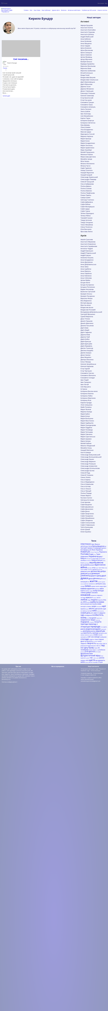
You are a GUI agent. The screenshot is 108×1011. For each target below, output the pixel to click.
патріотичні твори (88, 620)
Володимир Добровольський (91, 312)
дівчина (96, 578)
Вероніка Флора (86, 298)
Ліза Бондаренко (87, 130)
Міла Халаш (85, 161)
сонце (96, 637)
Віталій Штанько (87, 73)
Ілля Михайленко (87, 116)
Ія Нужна (84, 389)
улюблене (101, 650)
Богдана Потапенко (88, 287)
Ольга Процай (86, 491)
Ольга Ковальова (87, 484)
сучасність (89, 641)
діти (101, 578)
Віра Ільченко (86, 305)
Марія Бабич (85, 414)
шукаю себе (84, 660)
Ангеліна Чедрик (87, 249)
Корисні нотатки (102, 10)
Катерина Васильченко (89, 391)
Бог (105, 546)
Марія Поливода (87, 430)
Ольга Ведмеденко (87, 482)
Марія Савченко (86, 434)
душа (90, 578)
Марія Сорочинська (88, 437)
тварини (83, 643)
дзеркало (84, 571)
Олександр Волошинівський (91, 457)
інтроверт (95, 662)
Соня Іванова (85, 502)
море (94, 606)
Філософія (95, 558)
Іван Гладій (85, 380)
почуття (97, 622)
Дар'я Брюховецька (88, 82)
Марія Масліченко (87, 421)
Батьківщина (98, 546)
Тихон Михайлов (87, 225)
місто (91, 608)
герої (97, 567)
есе (88, 581)
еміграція (84, 582)
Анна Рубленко (86, 276)
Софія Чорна (85, 211)
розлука (86, 631)
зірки (104, 586)
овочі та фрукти (99, 613)
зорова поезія (95, 586)
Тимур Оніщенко (87, 222)
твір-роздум (99, 643)
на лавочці (84, 611)
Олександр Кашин (87, 459)
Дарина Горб (85, 337)
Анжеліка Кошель (87, 258)
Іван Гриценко (86, 382)
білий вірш (86, 563)
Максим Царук (86, 132)
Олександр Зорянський (89, 177)
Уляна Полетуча (86, 227)
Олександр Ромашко (88, 464)
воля (87, 565)
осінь (84, 617)
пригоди (84, 624)
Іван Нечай (85, 384)
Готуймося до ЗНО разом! (89, 10)
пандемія (92, 618)
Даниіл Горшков (86, 321)
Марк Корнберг (86, 150)
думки (84, 578)
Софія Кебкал (85, 204)
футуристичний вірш (90, 655)
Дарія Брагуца (86, 341)
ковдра (91, 590)
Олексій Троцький (87, 182)
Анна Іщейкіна (86, 269)
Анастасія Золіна (87, 28)
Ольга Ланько (86, 489)
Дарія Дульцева (86, 344)
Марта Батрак (86, 441)
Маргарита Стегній (87, 134)
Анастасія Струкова (88, 32)
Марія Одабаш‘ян (87, 423)
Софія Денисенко (87, 509)
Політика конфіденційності (9, 682)
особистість (98, 615)
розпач (93, 631)
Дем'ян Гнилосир (87, 348)
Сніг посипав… (21, 59)
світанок (101, 633)
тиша (90, 650)
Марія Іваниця (86, 139)
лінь (104, 600)
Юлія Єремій (85, 529)
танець (99, 641)
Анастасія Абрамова (88, 242)
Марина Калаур (86, 412)
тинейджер (85, 650)
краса (88, 597)
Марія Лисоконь (87, 145)
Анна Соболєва (86, 278)
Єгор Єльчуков (86, 100)
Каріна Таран (85, 118)
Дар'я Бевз (84, 328)
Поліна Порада (86, 493)
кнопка (87, 591)
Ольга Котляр (86, 486)
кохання (85, 594)
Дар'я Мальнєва (86, 84)
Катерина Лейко (86, 396)
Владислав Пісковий (88, 310)
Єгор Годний (85, 369)
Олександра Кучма (87, 471)
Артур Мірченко (86, 59)
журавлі (103, 581)
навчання (98, 609)
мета (82, 604)
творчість (91, 643)
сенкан (82, 635)
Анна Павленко (86, 273)
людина (94, 599)
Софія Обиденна (87, 520)
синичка (87, 635)
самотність (87, 633)
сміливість (84, 637)
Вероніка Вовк (86, 68)
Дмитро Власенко (87, 360)
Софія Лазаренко (87, 516)
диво (88, 571)
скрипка (91, 635)
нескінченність (100, 611)
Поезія (5, 68)
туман (94, 650)
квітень (97, 589)
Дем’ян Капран (86, 353)
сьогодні (95, 641)
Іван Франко (95, 544)
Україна (92, 556)
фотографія (98, 651)
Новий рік (85, 551)
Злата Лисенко (86, 109)
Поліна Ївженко (86, 191)
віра (88, 567)
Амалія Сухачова (87, 239)
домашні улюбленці (90, 574)
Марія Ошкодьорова (88, 425)
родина (89, 629)
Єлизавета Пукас (87, 105)
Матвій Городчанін (87, 152)
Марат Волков (86, 409)
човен (94, 658)
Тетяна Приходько (87, 213)
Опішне (92, 552)
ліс (82, 602)
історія (100, 662)
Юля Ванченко (86, 229)
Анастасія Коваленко (88, 244)
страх (96, 639)
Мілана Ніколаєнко (87, 164)
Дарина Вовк (85, 335)
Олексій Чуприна (87, 475)
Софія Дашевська (87, 507)
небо (94, 610)
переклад (98, 620)
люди (89, 600)
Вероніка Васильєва (88, 66)
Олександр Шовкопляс (89, 466)
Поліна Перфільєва (88, 193)
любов (84, 599)
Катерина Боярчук (87, 120)
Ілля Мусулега (86, 387)
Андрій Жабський (87, 37)
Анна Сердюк (85, 46)
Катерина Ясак (86, 400)
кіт (92, 597)
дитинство (95, 571)
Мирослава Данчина (88, 157)
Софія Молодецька (87, 207)
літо (85, 602)
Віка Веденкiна (86, 301)
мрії (104, 606)
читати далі (6, 96)
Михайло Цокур (86, 159)
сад (82, 633)
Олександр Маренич (88, 461)
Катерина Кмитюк (87, 394)
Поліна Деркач (86, 186)
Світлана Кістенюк (87, 500)
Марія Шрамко (86, 439)
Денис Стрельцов (87, 91)
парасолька (99, 618)
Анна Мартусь (86, 271)
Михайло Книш (86, 448)
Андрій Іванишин (87, 251)
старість (91, 639)
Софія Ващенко (86, 505)
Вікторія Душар (86, 303)
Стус (95, 554)
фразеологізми (87, 653)
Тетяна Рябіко (86, 216)
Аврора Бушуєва (87, 25)
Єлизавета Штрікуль (88, 107)
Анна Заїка (84, 267)
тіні (97, 650)
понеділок (91, 622)
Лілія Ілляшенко (86, 405)
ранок (83, 629)
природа (95, 626)
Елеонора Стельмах (88, 93)
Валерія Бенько (86, 62)
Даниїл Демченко (87, 323)
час (91, 657)
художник (83, 658)
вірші (90, 567)
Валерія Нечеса (86, 294)
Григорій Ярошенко (88, 314)
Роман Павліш (86, 195)
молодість (84, 606)
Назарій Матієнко (87, 450)
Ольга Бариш (85, 480)
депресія (95, 569)
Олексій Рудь (85, 473)
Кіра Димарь (85, 125)
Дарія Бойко (85, 339)
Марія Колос (85, 141)
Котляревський (86, 550)
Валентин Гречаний (88, 292)
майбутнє (94, 602)
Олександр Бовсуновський (90, 455)
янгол (90, 662)
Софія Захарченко (87, 514)
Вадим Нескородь (87, 289)
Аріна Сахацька (86, 53)
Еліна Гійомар (86, 362)
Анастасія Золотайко (88, 30)
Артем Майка (85, 280)
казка (83, 588)
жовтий (99, 581)
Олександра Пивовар (88, 179)
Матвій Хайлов (86, 443)
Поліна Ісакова (86, 188)
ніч (92, 613)
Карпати (103, 548)
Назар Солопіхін (87, 170)
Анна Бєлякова (86, 41)
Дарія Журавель (86, 346)
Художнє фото (56, 10)
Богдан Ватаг (85, 283)
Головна (26, 10)
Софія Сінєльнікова (88, 523)
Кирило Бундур (86, 403)
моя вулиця (99, 606)
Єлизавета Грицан (87, 102)
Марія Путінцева (87, 432)
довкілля (84, 573)
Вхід (106, 3)
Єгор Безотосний (87, 98)
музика (83, 609)
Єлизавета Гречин (87, 373)
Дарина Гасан (86, 87)
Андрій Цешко (86, 255)
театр (95, 648)
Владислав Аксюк (87, 307)
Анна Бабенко (86, 39)
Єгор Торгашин (86, 371)
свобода (95, 633)
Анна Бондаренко (87, 260)
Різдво (91, 554)
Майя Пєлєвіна (86, 407)
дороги (94, 576)
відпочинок (100, 564)
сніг (89, 637)
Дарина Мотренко (87, 89)
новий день (86, 613)
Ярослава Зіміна (86, 231)
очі (88, 618)
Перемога (103, 552)
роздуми (96, 629)
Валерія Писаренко (88, 296)
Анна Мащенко (86, 43)
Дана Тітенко (85, 319)
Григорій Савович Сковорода (91, 548)
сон (92, 637)
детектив (100, 569)
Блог (31, 10)
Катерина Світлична (88, 123)
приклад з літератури (89, 625)
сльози (100, 635)
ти (99, 648)
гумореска (90, 569)
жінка (82, 583)
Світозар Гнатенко (87, 200)
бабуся (94, 560)
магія (88, 602)
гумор (85, 569)
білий (82, 563)
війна (84, 567)
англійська (88, 560)
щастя (92, 660)
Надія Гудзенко (86, 168)
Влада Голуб (85, 75)
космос (95, 592)
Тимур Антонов (86, 220)
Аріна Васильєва (87, 50)
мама (101, 602)
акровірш (83, 560)
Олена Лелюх (85, 477)
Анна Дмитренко (87, 262)
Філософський (89, 558)
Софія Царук (85, 209)
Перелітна (96, 552)
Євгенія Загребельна (88, 364)
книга (83, 591)
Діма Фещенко (86, 357)
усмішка (82, 651)
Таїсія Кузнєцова (87, 527)
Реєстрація (101, 3)
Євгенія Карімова (87, 366)
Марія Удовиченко (87, 148)
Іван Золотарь (86, 114)
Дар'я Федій (85, 330)
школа (101, 658)
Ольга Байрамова (87, 184)
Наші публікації (46, 10)
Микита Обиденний (88, 446)
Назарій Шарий (86, 175)
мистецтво (93, 604)
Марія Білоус (85, 416)
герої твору (102, 567)
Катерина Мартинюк (88, 398)
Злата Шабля (85, 111)
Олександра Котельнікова (90, 468)
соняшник (103, 637)
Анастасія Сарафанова (89, 246)
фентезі (92, 651)
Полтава (85, 554)
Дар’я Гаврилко (86, 332)
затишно (99, 584)
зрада (101, 586)
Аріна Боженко (86, 48)
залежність (92, 584)
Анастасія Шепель (87, 34)
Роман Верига (86, 495)
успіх (87, 651)
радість (105, 627)
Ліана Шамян (85, 127)
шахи (97, 658)
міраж (87, 609)
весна (100, 562)
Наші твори (37, 10)
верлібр (93, 562)
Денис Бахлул (85, 355)
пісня (101, 627)
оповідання (88, 615)
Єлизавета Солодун (88, 378)
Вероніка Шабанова (88, 71)
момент (89, 606)
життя (93, 581)
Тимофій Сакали (86, 218)
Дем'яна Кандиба (87, 350)
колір (95, 590)
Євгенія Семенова (87, 96)
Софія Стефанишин (88, 525)
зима (88, 585)
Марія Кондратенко (88, 143)
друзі (104, 575)
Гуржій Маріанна (87, 316)
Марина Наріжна (87, 136)
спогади (85, 639)
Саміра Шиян (85, 198)
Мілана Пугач (86, 166)
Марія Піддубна (86, 428)
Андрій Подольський (88, 253)
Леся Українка (97, 550)
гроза (82, 569)
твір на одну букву (93, 646)
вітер (94, 568)
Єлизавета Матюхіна (88, 375)
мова (99, 604)
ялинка (87, 662)
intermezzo (86, 543)
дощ (99, 575)
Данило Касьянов (87, 326)
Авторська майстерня (74, 10)
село (105, 633)
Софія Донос (85, 511)
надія (104, 609)
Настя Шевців (86, 452)
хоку (102, 656)
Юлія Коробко (86, 532)
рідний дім (100, 631)
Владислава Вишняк (88, 77)
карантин (90, 588)
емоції (104, 578)
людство (100, 600)
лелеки (94, 597)
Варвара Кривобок (87, 64)
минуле (86, 604)
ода (82, 615)
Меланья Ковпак (87, 154)
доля (89, 574)
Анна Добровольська (88, 264)
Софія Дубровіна (87, 202)
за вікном (85, 584)
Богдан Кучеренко (87, 285)
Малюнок (63, 10)
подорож (85, 621)
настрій (89, 611)
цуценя (87, 658)
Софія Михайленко (87, 518)
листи (98, 598)
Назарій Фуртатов (87, 173)
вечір (83, 565)
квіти (102, 588)
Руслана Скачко (86, 498)
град (106, 567)
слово (95, 635)
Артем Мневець (86, 57)
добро (103, 571)
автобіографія (102, 558)
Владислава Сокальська (89, 80)
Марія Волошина (87, 418)
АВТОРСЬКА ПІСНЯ (86, 546)
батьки (99, 560)
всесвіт (91, 565)
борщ (104, 560)
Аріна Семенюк (86, 55)
